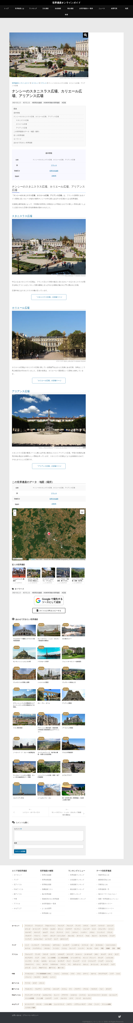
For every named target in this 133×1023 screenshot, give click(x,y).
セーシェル (52, 961)
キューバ (56, 995)
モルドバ (94, 936)
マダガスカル (54, 964)
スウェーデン (102, 929)
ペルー (101, 989)
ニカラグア (48, 998)
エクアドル (47, 989)
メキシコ (41, 983)
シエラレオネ (109, 957)
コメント (18, 829)
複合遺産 (70, 8)
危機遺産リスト (47, 889)
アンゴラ (37, 954)
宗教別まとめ (103, 884)
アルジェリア (29, 954)
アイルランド (39, 925)
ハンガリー (84, 932)
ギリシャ (60, 929)
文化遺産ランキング (77, 880)
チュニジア (76, 961)
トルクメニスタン (111, 945)
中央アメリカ (18, 889)
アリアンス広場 (21, 391)
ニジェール (109, 961)
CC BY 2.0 (80, 447)
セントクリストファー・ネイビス (97, 995)
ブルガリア (28, 936)
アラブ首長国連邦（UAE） (44, 973)
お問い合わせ (16, 1015)
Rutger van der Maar (61, 447)
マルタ (87, 936)
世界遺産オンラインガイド (66, 2)
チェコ (52, 932)
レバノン (52, 977)
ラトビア (112, 936)
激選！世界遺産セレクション (108, 899)
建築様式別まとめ (104, 880)
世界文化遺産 (54, 171)
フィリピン (56, 948)
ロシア (56, 939)
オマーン (85, 973)
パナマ (71, 998)
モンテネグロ (103, 936)
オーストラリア (29, 1004)
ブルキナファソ (29, 964)
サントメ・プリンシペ (89, 957)
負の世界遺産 (46, 894)
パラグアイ (77, 989)
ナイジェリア (92, 961)
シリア (112, 973)
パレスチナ (37, 977)
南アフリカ (52, 967)
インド (27, 945)
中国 (102, 948)
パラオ (90, 1004)
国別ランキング (75, 894)
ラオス (96, 948)
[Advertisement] (106, 66)
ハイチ (56, 998)
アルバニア (61, 925)
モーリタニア (104, 964)
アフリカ (17, 903)
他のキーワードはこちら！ (107, 894)
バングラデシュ (37, 948)
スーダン (36, 961)
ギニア (117, 954)
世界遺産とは (19, 8)
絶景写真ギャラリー (105, 903)
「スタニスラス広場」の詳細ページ (49, 297)
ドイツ (67, 932)
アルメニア (70, 925)
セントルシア (113, 995)
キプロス (45, 929)
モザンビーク (77, 964)
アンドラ (78, 925)
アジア (16, 880)
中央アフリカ (43, 967)
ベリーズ (78, 998)
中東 (15, 899)
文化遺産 (45, 8)
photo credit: (63, 78)
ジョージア (86, 929)
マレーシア (72, 948)
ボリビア (108, 989)
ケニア (37, 957)
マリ (69, 964)
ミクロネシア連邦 (30, 1007)
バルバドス (63, 998)
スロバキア (28, 932)
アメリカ (27, 983)
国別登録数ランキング (78, 899)
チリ (70, 989)
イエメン (56, 973)
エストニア (110, 925)
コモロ (43, 957)
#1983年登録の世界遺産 (52, 102)
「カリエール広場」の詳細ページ (48, 380)
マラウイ (62, 964)
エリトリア (70, 954)
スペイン (110, 929)
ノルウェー (75, 932)
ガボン (96, 954)
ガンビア (103, 954)
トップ (6, 8)
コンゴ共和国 (51, 957)
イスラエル (65, 973)
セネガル (44, 961)
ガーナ (110, 954)
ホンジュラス (87, 998)
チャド (69, 961)
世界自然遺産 (46, 880)
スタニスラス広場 (22, 216)
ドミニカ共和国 (29, 998)
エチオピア (61, 954)
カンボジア (66, 945)
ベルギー (45, 936)
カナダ (34, 983)
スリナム (64, 989)
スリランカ (85, 945)
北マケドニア (64, 939)
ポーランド (80, 936)
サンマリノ (77, 929)
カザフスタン (56, 945)
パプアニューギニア (80, 1004)
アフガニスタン (29, 973)
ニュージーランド (59, 1004)
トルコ (118, 973)
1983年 (54, 176)
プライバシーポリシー (30, 1015)
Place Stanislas (71, 78)
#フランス (26, 102)
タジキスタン (99, 945)
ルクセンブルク (38, 939)
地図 (126, 8)
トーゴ (84, 961)
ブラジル (85, 989)
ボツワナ (45, 964)
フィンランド (101, 932)
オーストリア (36, 929)
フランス (44, 83)
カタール (93, 973)
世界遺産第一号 (103, 889)
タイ (92, 945)
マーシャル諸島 (106, 1004)
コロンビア (56, 989)
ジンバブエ (28, 961)
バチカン (92, 932)
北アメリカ (18, 884)
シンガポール (75, 945)
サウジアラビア (103, 973)
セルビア (45, 932)
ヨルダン (45, 977)
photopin (80, 78)
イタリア (93, 925)
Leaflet (33, 559)
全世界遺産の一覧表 (86, 8)
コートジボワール (76, 957)
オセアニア (18, 908)
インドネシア (35, 945)
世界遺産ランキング (77, 875)
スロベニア (37, 932)
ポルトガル (71, 936)
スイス (94, 929)
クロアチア (69, 929)
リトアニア (28, 939)
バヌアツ (69, 1004)
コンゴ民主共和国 (63, 957)
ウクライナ (101, 925)
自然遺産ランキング (77, 884)
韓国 (118, 948)
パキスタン (47, 948)
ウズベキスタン (46, 945)
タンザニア (61, 961)
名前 (15, 843)
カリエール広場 (21, 307)
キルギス (52, 929)
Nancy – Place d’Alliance (46, 447)
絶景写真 (114, 8)
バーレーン (28, 977)
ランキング (33, 8)
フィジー (96, 1004)
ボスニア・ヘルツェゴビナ (57, 936)
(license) (85, 78)
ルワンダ (27, 967)
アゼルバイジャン (50, 925)
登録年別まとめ (103, 875)
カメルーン (79, 954)
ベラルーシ (37, 936)
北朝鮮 (108, 948)
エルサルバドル (47, 995)
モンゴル (89, 948)
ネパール (27, 948)
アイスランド (29, 925)
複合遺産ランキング (77, 889)
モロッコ (85, 964)
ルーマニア (48, 939)
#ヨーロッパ (17, 102)
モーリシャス (94, 964)
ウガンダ (45, 954)
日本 (113, 948)
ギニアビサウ (29, 957)
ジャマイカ (82, 995)
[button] (49, 533)
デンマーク (60, 932)
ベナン (38, 964)
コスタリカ (73, 995)
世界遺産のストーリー (106, 908)
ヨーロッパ (35, 83)
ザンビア (100, 957)
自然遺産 (58, 8)
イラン (79, 973)
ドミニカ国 (39, 998)
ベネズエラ (94, 989)
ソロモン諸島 (48, 1004)
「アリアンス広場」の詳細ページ (48, 466)
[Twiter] (119, 1016)
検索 (66, 14)
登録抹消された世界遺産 (50, 899)
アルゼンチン (29, 989)
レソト (34, 967)
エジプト (52, 954)
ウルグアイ (38, 989)
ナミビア (100, 961)
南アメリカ (18, 894)
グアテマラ (65, 995)
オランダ (27, 929)
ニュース (102, 8)
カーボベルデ (88, 954)
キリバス (38, 1004)
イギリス (85, 925)
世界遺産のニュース (105, 913)
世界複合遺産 (46, 884)
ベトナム (64, 948)
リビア (113, 964)
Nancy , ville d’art (68, 361)
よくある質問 (46, 908)
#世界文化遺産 (37, 102)
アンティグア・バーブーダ (32, 995)
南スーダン (61, 967)
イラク (72, 973)
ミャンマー (81, 948)
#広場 (64, 102)
